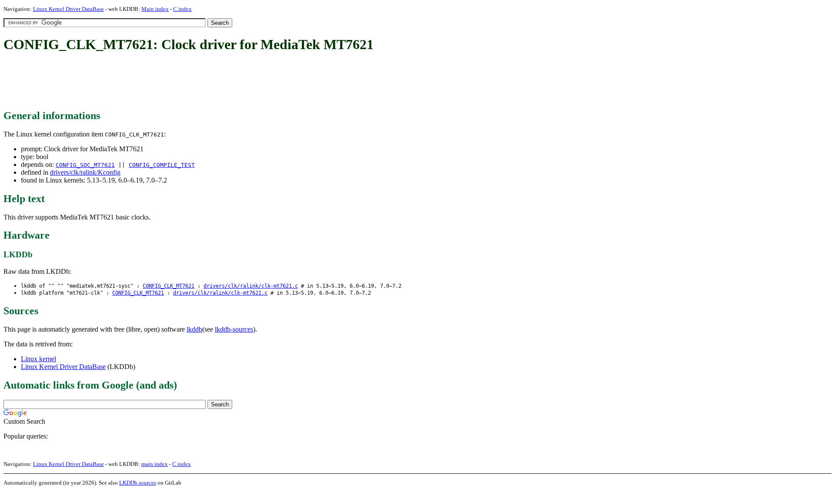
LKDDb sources (137, 482)
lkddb (194, 329)
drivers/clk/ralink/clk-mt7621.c (251, 286)
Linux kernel (38, 358)
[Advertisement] (161, 81)
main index (154, 464)
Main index (155, 9)
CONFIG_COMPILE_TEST (162, 165)
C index (182, 9)
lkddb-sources (234, 329)
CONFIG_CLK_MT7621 (168, 286)
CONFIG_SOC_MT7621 (85, 165)
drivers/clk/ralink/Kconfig (85, 172)
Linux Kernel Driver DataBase (68, 9)
